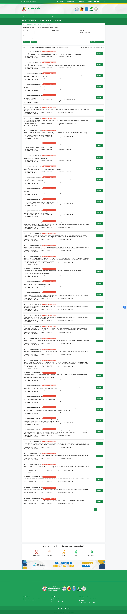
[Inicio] (23, 16)
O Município (29, 16)
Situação (81, 30)
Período (26, 30)
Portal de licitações (41, 24)
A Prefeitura (37, 16)
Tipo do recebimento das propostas (59, 35)
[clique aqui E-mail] (58, 608)
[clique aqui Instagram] (69, 608)
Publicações (71, 16)
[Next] (102, 509)
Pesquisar (27, 41)
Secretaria (45, 16)
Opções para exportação (97, 41)
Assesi (58, 612)
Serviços (52, 16)
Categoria (25, 35)
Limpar (34, 41)
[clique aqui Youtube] (65, 608)
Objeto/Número (55, 30)
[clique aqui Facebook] (61, 608)
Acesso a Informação (31, 24)
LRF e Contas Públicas (61, 16)
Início (24, 24)
